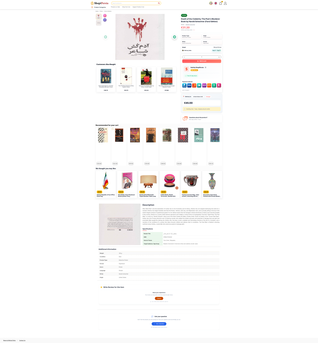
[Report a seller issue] (205, 67)
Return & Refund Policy (9, 340)
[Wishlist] (104, 15)
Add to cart (202, 61)
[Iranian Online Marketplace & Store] (101, 3)
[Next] (174, 37)
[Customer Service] (211, 3)
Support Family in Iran (138, 7)
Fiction (101, 11)
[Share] (104, 20)
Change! (208, 96)
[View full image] (140, 37)
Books (97, 11)
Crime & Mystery (107, 11)
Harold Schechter (190, 24)
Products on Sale (115, 7)
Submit (159, 298)
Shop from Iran (126, 7)
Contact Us (22, 340)
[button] (225, 3)
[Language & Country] (216, 3)
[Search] (159, 3)
